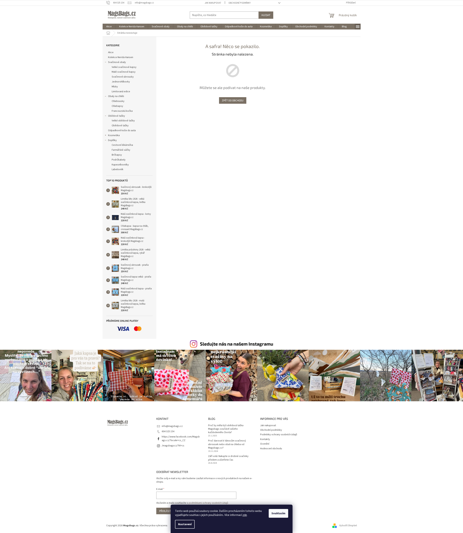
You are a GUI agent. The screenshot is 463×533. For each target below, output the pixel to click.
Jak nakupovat (213, 3)
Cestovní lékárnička (122, 145)
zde (245, 515)
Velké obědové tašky (123, 120)
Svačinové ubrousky (123, 77)
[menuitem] (109, 26)
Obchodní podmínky (239, 3)
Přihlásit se (167, 510)
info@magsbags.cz (172, 426)
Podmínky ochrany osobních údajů (278, 434)
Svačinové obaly (117, 62)
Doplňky (112, 140)
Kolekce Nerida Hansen (120, 57)
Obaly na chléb (116, 96)
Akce (111, 52)
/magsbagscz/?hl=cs (173, 445)
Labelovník (117, 169)
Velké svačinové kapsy (124, 67)
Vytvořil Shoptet (348, 525)
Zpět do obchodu (232, 100)
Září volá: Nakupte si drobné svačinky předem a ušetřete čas (228, 458)
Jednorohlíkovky (121, 82)
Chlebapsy (117, 106)
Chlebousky (118, 101)
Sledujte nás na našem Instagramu (236, 343)
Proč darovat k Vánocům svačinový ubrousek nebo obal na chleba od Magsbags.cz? (227, 444)
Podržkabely (119, 160)
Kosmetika (114, 135)
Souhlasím (278, 513)
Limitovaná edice (121, 91)
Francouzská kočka (122, 111)
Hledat (265, 15)
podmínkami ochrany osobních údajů (208, 503)
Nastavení (185, 524)
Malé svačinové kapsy (124, 72)
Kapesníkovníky (120, 165)
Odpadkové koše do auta (122, 130)
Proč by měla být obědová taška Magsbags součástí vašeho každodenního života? (225, 429)
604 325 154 (168, 431)
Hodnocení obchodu (271, 448)
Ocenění (264, 444)
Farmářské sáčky (121, 150)
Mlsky (115, 86)
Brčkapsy (117, 155)
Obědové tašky (116, 116)
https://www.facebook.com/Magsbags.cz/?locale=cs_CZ (181, 438)
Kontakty (265, 439)
